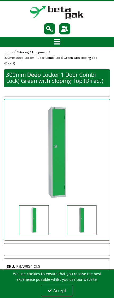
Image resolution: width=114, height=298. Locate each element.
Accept (59, 290)
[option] (57, 152)
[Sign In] (64, 28)
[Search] (49, 28)
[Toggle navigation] (57, 42)
